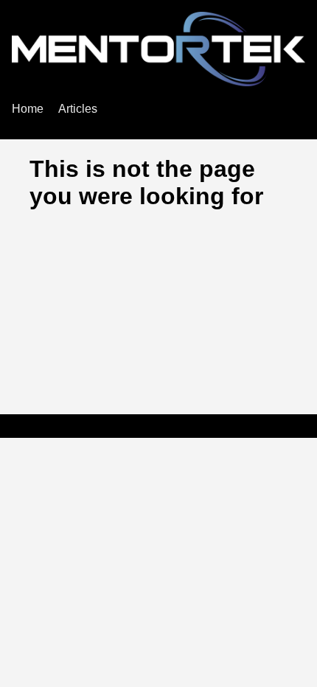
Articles (77, 108)
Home (27, 108)
